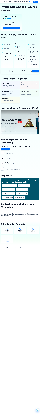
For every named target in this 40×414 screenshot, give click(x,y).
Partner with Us (17, 1)
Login (35, 1)
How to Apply (23, 71)
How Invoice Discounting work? (17, 71)
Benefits (11, 71)
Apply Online (34, 71)
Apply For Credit (5, 149)
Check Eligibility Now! (11, 28)
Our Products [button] (4, 1)
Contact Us (22, 1)
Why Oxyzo (28, 71)
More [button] (26, 1)
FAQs (31, 71)
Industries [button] (10, 1)
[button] (30, 1)
